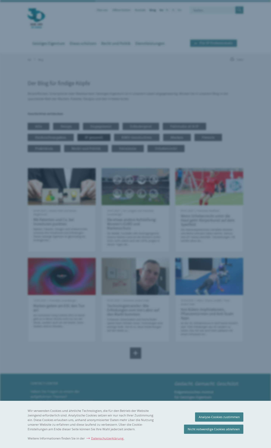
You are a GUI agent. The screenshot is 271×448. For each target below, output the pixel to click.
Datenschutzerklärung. (107, 438)
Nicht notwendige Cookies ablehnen (214, 429)
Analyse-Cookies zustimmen (219, 417)
